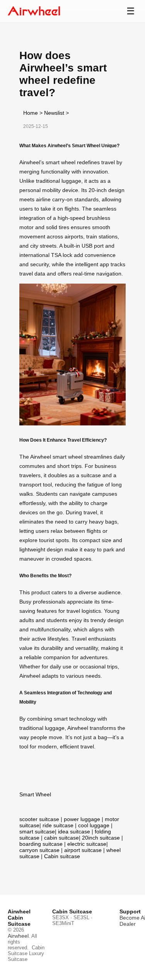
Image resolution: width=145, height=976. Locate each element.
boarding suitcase (41, 844)
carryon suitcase (39, 850)
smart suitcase (37, 831)
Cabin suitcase (62, 856)
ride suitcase (58, 825)
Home (30, 113)
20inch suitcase (101, 838)
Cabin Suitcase (26, 950)
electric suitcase (86, 844)
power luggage (82, 819)
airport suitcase (83, 850)
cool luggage (93, 825)
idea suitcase (74, 831)
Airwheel (18, 936)
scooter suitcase (39, 819)
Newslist (54, 113)
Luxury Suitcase (26, 956)
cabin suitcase (61, 838)
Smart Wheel (35, 794)
